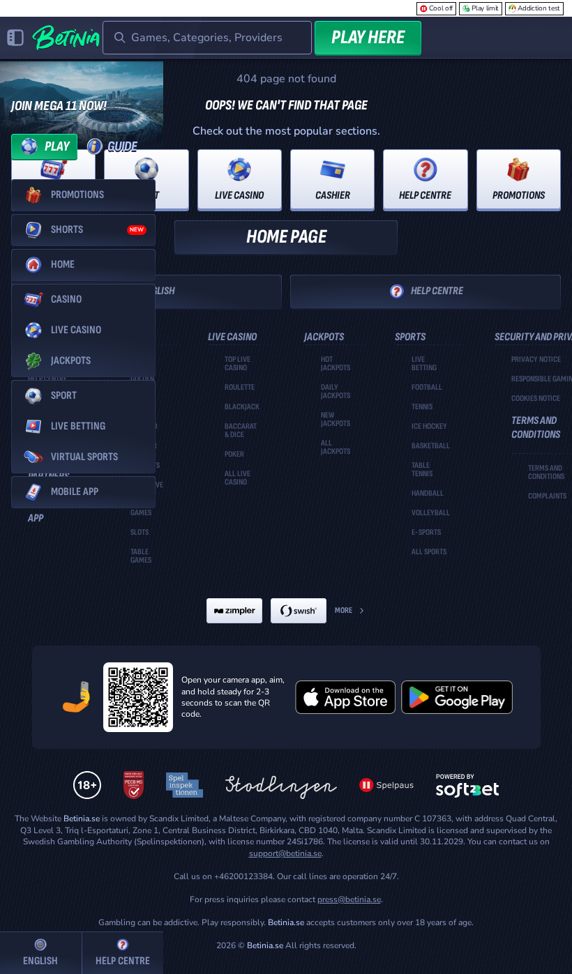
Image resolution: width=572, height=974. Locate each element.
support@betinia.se (285, 853)
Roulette (240, 387)
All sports (429, 552)
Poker (234, 454)
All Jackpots (335, 447)
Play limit (485, 8)
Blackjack (242, 407)
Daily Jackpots (335, 391)
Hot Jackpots (335, 364)
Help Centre (437, 291)
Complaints (547, 496)
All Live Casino (237, 478)
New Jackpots (335, 419)
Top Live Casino (237, 364)
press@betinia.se (349, 899)
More (343, 610)
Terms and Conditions (546, 472)
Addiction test (539, 8)
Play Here (368, 37)
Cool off (441, 8)
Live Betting (424, 364)
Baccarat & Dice (241, 431)
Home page (286, 236)
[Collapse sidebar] (15, 37)
